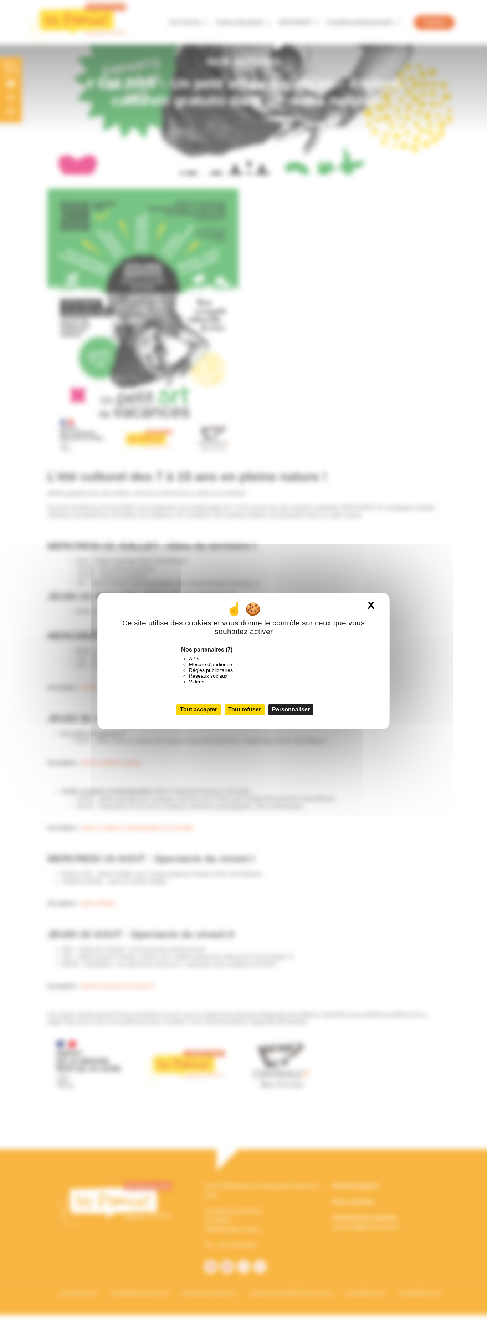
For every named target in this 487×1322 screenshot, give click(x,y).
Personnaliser (291, 709)
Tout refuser (244, 709)
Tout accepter (198, 709)
